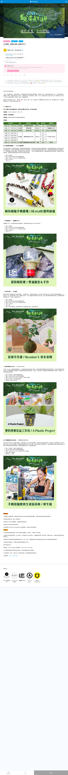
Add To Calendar (9, 55)
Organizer (8, 773)
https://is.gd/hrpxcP (10, 62)
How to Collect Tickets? (13, 70)
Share (62, 5)
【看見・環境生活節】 (13, 555)
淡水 (20, 75)
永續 (16, 75)
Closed (51, 772)
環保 (24, 75)
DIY (7, 75)
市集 (11, 75)
